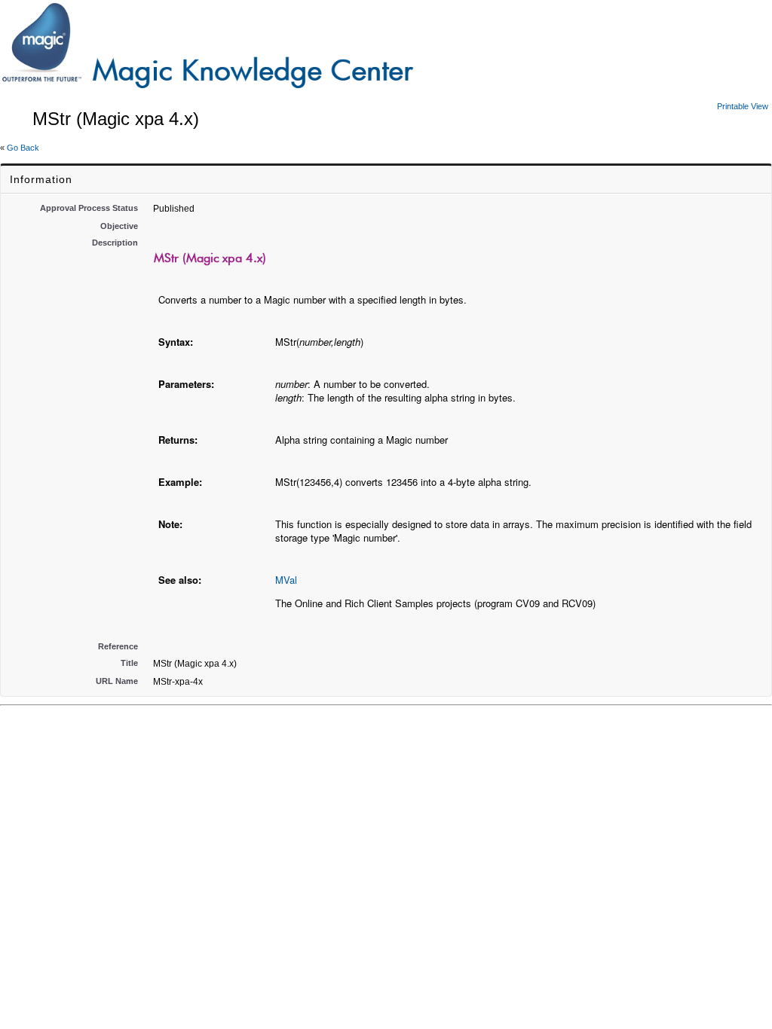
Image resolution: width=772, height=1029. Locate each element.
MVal (286, 580)
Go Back (23, 147)
